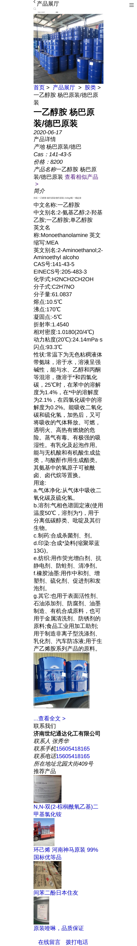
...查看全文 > (50, 718)
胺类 (90, 87)
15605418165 (73, 748)
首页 (39, 87)
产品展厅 (64, 87)
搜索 (57, 12)
